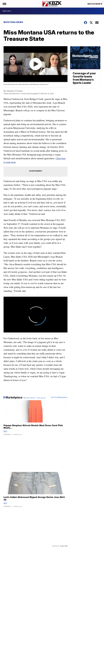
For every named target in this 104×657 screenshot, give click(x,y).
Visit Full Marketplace (59, 397)
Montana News (13, 22)
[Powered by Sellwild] (63, 546)
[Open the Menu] (4, 4)
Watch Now (94, 4)
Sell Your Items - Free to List (34, 398)
